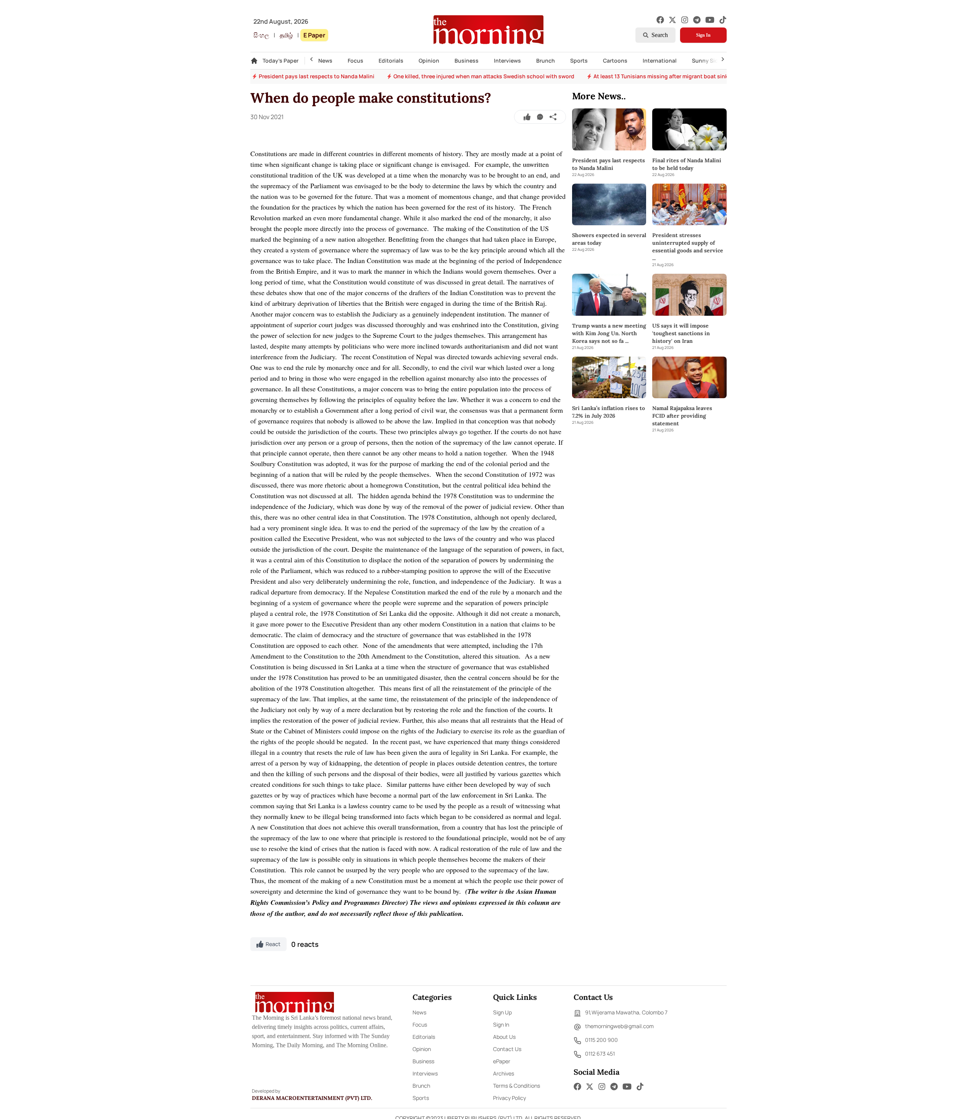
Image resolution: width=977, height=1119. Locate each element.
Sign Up (502, 1012)
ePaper (501, 1061)
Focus (355, 60)
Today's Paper (280, 60)
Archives (503, 1073)
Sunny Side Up (711, 60)
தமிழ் (286, 35)
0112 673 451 (600, 1053)
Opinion (429, 60)
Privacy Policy (509, 1097)
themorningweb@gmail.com (619, 1026)
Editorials (391, 60)
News (325, 60)
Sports (579, 60)
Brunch (545, 60)
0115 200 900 (601, 1039)
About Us (504, 1036)
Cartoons (615, 60)
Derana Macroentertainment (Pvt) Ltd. (312, 1098)
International (660, 60)
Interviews (507, 60)
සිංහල (261, 35)
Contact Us (507, 1049)
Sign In (703, 35)
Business (467, 60)
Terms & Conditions (516, 1085)
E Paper (314, 35)
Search (659, 35)
